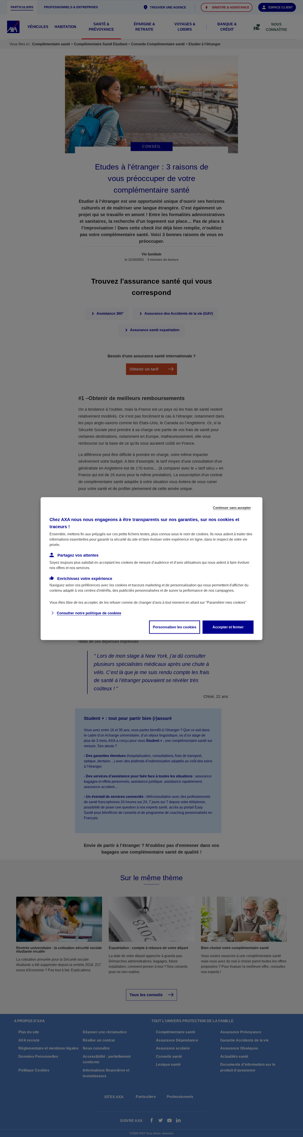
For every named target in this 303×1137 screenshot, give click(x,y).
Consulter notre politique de (89, 613)
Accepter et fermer (228, 627)
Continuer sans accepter (232, 507)
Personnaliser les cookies (174, 627)
